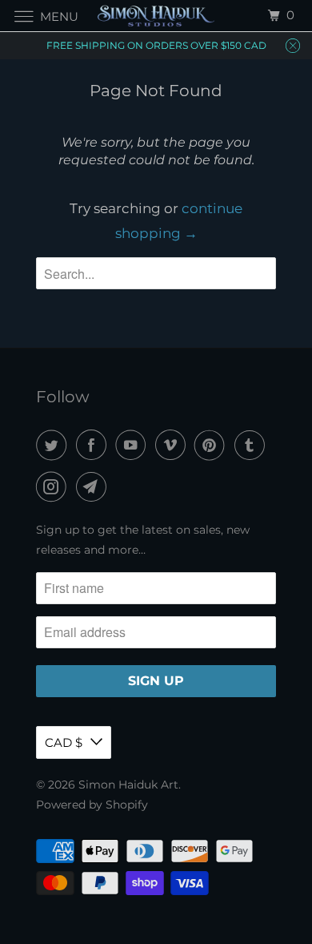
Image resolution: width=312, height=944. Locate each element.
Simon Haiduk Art (128, 784)
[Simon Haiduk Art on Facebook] (94, 445)
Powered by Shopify (92, 804)
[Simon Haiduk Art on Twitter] (54, 445)
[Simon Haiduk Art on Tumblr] (252, 445)
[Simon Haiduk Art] (156, 15)
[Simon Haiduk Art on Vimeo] (173, 445)
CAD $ (63, 742)
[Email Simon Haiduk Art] (94, 486)
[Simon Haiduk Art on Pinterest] (212, 445)
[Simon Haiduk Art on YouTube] (133, 445)
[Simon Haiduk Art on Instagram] (54, 486)
